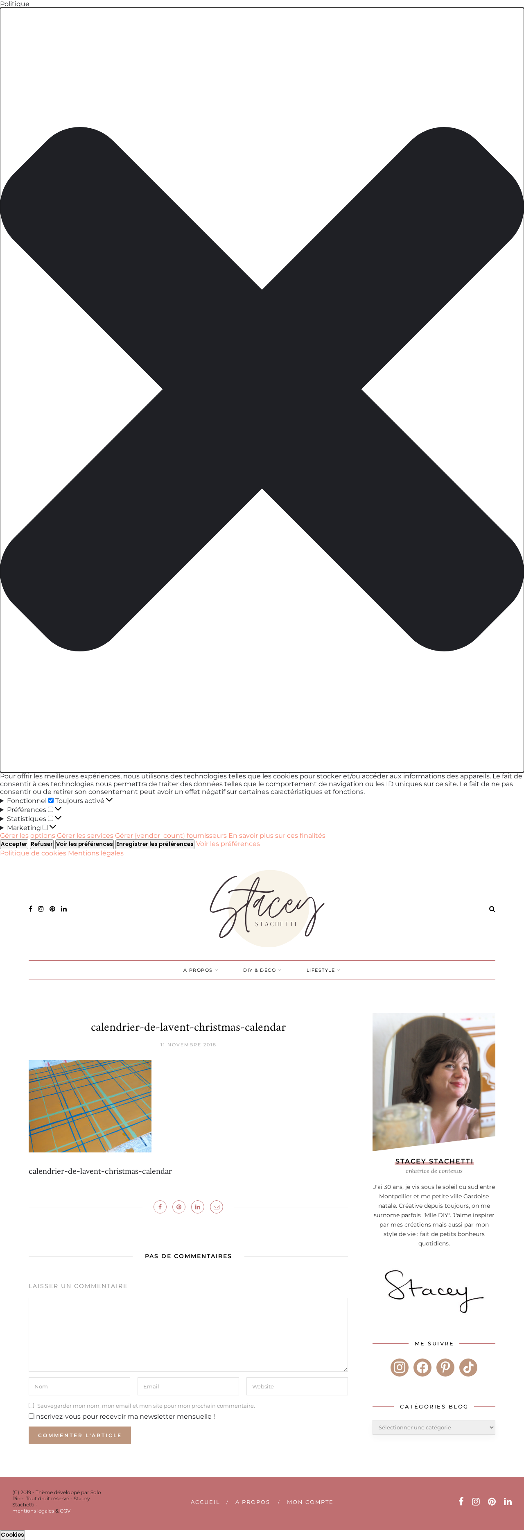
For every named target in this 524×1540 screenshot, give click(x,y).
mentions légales (33, 1511)
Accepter (14, 844)
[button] (262, 390)
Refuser (42, 844)
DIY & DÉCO (259, 970)
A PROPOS (198, 970)
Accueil (205, 1502)
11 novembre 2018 (188, 1045)
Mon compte (310, 1502)
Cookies (12, 1535)
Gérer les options (27, 835)
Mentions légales (96, 853)
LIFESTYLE (321, 970)
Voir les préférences (84, 844)
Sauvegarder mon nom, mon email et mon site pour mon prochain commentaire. (146, 1405)
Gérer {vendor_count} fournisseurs (171, 835)
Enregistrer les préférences (155, 844)
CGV (65, 1511)
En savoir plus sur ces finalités (276, 835)
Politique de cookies (34, 853)
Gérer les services (85, 835)
